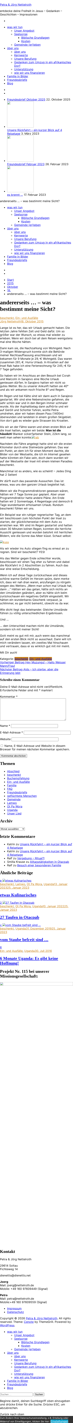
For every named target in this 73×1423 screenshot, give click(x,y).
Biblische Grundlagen (35, 37)
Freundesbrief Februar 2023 (25, 164)
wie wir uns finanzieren (29, 73)
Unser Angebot (24, 30)
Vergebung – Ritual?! (30, 858)
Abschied (13, 771)
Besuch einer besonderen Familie (39, 865)
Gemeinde (14, 799)
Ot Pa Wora (14, 806)
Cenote (29, 1322)
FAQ (9, 789)
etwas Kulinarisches (18, 895)
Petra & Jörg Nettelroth (15, 4)
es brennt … (15, 194)
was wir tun (15, 27)
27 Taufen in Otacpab (19, 917)
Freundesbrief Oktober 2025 (26, 99)
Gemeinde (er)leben (27, 44)
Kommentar (9, 696)
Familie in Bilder (17, 76)
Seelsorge (20, 34)
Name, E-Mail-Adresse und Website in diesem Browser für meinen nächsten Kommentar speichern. (35, 747)
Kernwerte (21, 55)
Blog (10, 83)
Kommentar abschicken (13, 756)
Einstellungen (59, 1421)
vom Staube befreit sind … (24, 939)
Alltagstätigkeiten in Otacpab (49, 861)
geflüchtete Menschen (22, 796)
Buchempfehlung (18, 778)
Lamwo (12, 803)
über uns (13, 48)
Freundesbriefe (17, 80)
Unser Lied (14, 813)
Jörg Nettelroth (10, 321)
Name (5, 725)
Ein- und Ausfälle (26, 318)
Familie (11, 785)
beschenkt (7, 318)
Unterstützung (23, 69)
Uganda (12, 810)
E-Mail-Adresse (11, 732)
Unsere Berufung (25, 58)
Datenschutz (15, 1312)
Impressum (14, 1308)
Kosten (25, 41)
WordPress (7, 1325)
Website (5, 739)
